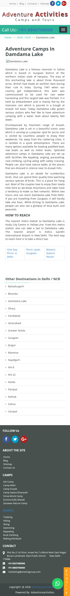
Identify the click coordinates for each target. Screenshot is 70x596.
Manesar (13, 352)
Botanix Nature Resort (50, 253)
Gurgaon (13, 338)
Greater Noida (16, 330)
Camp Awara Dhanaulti (15, 492)
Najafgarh (14, 360)
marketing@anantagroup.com (24, 571)
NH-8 (11, 367)
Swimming (8, 527)
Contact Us (9, 467)
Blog (21, 3)
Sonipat (12, 411)
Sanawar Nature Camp (15, 503)
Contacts (32, 3)
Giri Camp (8, 481)
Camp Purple (10, 488)
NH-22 (12, 374)
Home (12, 3)
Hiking (6, 520)
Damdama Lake (45, 37)
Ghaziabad (14, 323)
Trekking (7, 517)
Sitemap (44, 3)
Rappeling (8, 531)
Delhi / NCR (24, 37)
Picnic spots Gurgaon (33, 251)
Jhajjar (12, 345)
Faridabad (14, 315)
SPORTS (8, 511)
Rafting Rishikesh (12, 538)
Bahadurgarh (16, 286)
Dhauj (11, 308)
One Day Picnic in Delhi (12, 253)
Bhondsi (13, 293)
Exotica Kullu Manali (14, 499)
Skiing (6, 524)
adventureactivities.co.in (46, 587)
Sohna (12, 404)
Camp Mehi (9, 485)
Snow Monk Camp (13, 496)
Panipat (12, 389)
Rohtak (12, 396)
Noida (11, 382)
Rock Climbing (10, 535)
